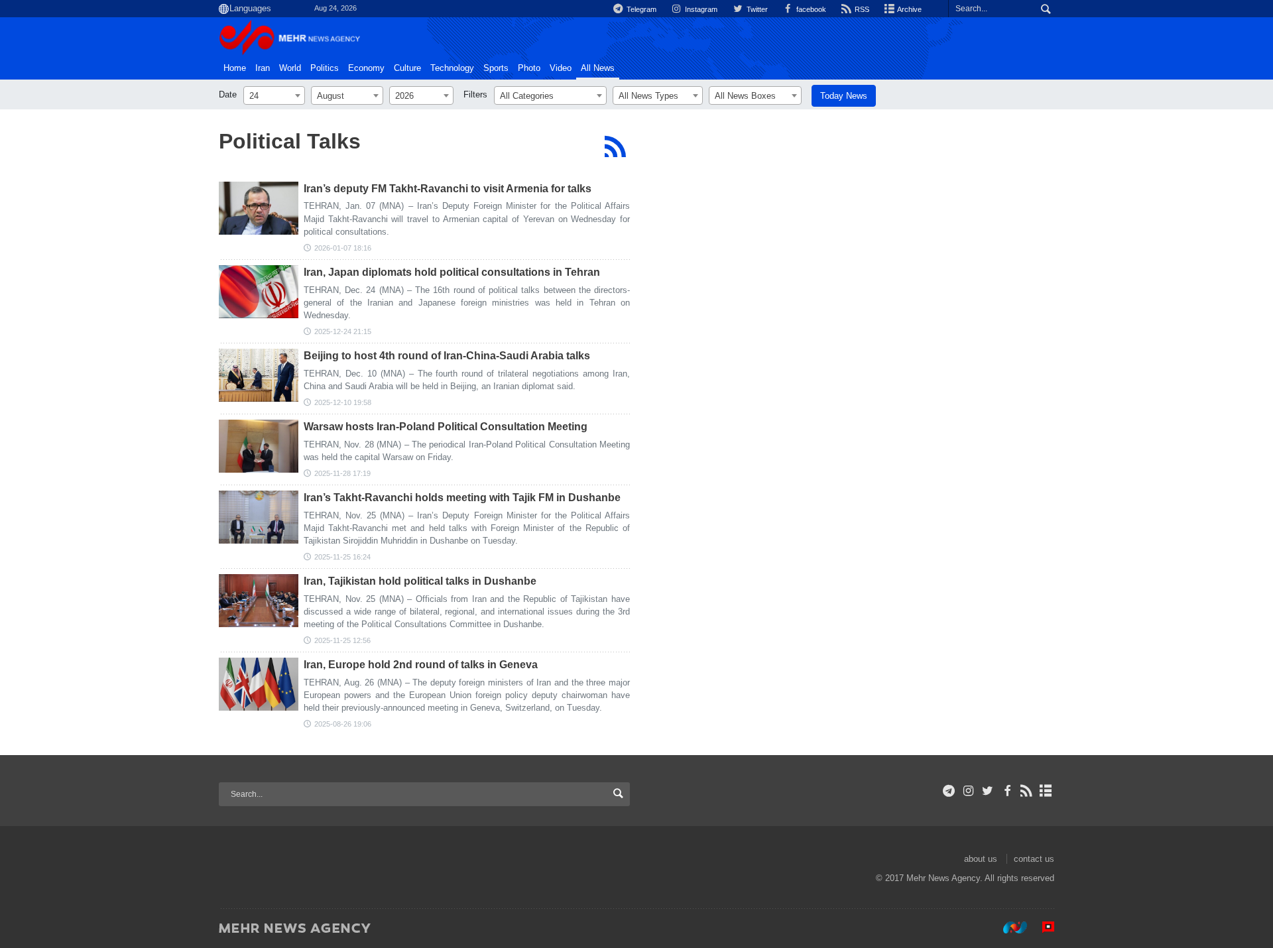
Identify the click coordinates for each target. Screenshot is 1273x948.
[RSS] (615, 146)
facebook (810, 9)
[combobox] (274, 95)
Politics (324, 68)
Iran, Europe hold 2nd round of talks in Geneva (421, 664)
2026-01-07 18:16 (342, 248)
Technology (452, 68)
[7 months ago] (258, 208)
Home (234, 68)
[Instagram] (968, 791)
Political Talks (290, 141)
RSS (861, 9)
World (290, 68)
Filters (475, 94)
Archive (909, 9)
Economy (366, 68)
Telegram (640, 9)
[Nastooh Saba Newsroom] (1008, 927)
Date (228, 94)
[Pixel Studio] (1041, 927)
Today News (843, 96)
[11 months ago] (258, 684)
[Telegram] (949, 791)
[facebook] (1007, 791)
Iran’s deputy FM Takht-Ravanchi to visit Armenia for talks (447, 188)
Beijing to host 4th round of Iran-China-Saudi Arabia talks (447, 355)
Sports (496, 68)
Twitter (756, 9)
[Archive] (1046, 791)
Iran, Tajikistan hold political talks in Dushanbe (420, 581)
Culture (407, 68)
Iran (262, 68)
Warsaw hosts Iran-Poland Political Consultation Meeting (445, 426)
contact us (1034, 859)
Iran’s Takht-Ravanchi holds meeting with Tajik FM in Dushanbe (462, 497)
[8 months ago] (258, 291)
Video (561, 68)
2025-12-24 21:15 (342, 331)
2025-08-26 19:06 (342, 724)
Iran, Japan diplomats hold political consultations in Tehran (452, 272)
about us (980, 859)
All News (598, 68)
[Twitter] (987, 791)
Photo (529, 68)
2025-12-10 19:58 (342, 402)
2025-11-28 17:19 (342, 473)
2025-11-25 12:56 (342, 640)
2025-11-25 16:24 (342, 557)
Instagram (700, 9)
